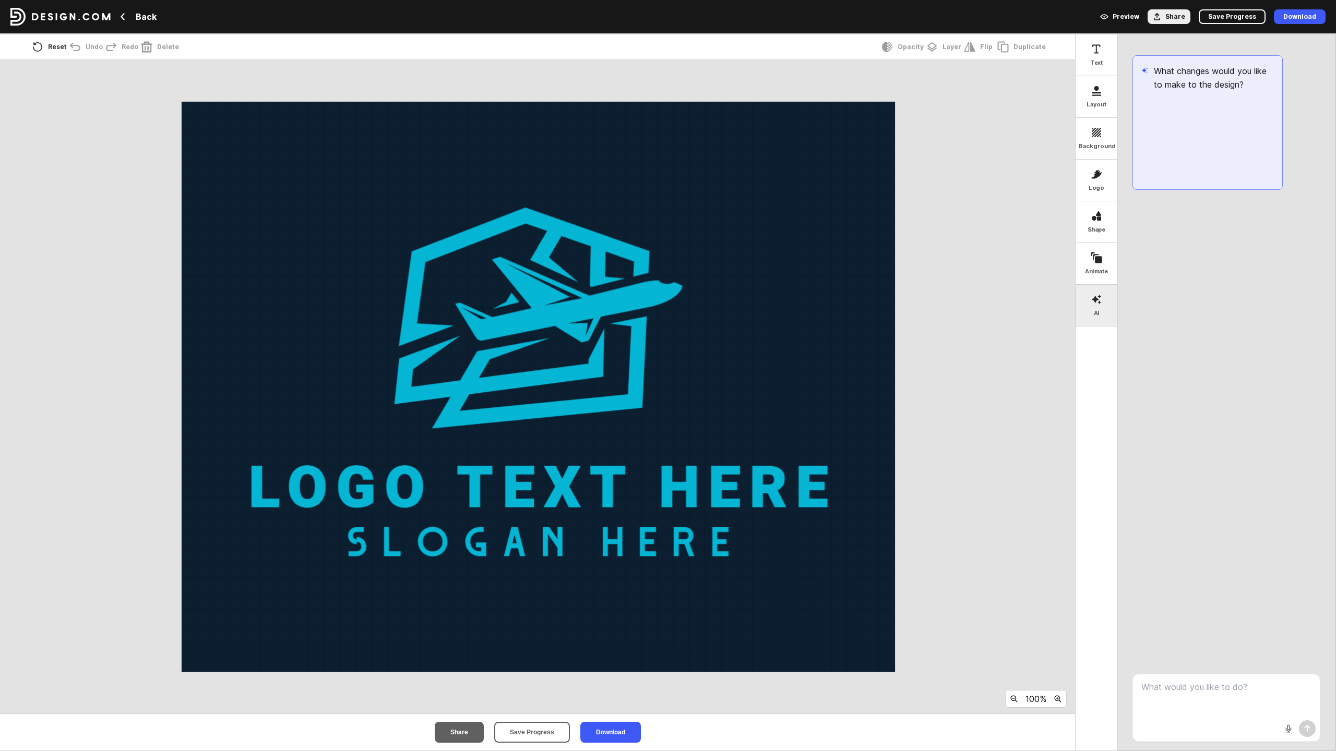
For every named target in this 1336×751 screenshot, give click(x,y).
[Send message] (1307, 728)
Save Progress (532, 732)
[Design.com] (60, 16)
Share (459, 732)
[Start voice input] (1288, 728)
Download (610, 732)
